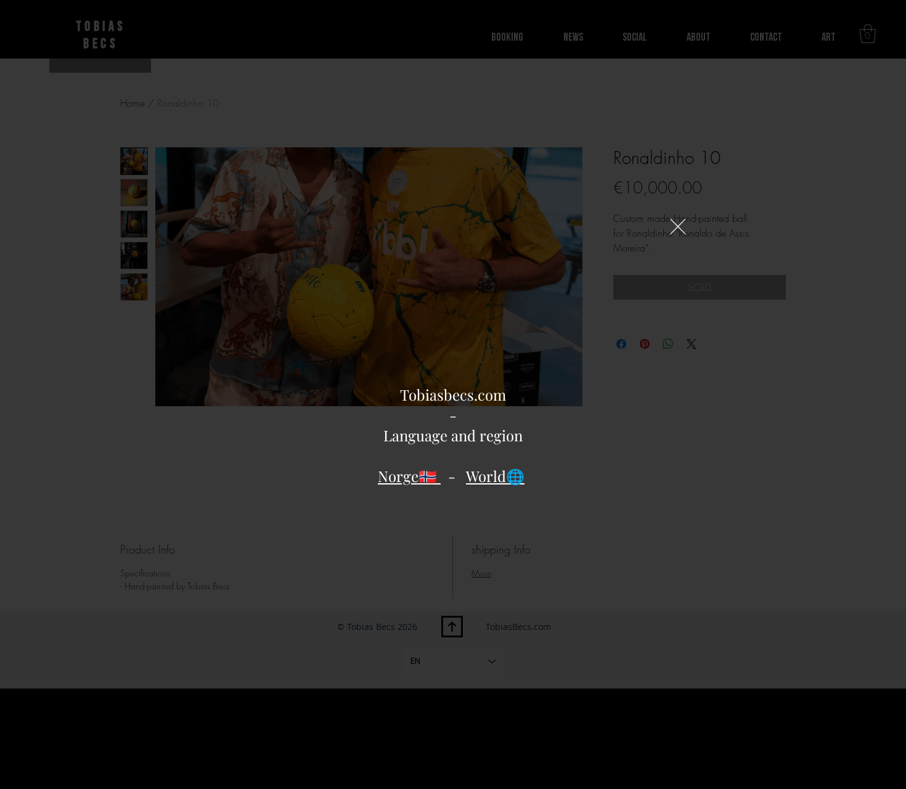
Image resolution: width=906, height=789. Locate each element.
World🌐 (495, 476)
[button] (678, 226)
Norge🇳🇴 (409, 476)
